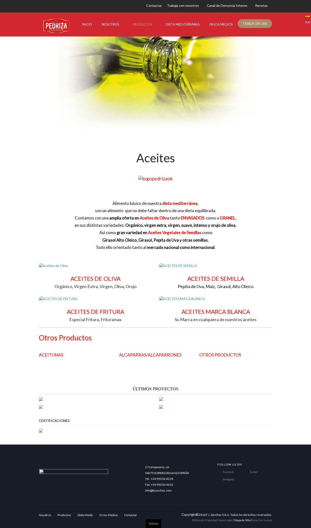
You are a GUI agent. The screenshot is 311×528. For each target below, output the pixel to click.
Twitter (254, 472)
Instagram (228, 479)
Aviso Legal (226, 520)
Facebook (228, 472)
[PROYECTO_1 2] (57, 407)
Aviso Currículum (261, 520)
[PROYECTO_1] (175, 399)
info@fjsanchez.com (158, 490)
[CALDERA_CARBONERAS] (187, 407)
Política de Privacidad (204, 520)
